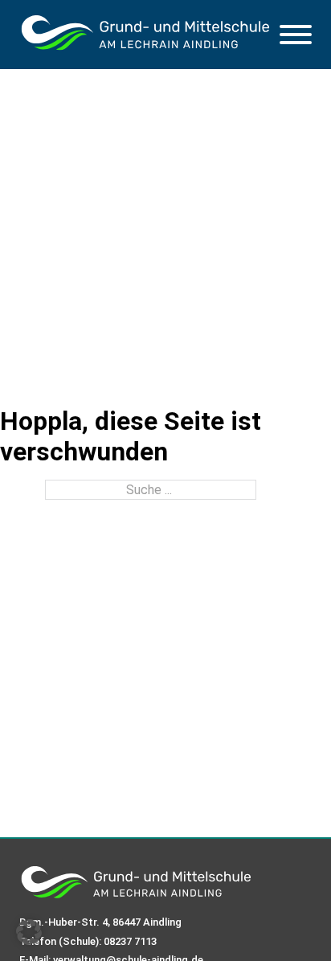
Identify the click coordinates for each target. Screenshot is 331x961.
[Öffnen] (296, 34)
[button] (29, 932)
